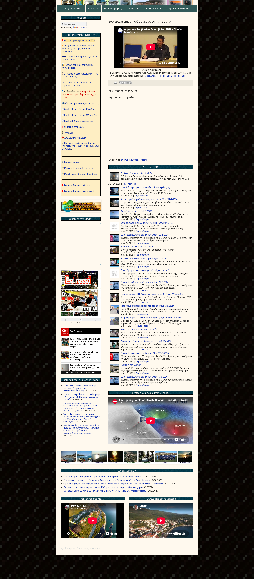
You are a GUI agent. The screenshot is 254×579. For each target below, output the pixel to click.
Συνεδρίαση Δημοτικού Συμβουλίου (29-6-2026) (145, 234)
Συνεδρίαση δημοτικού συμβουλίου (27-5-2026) (145, 282)
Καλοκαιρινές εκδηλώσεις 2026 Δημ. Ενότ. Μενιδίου (147, 222)
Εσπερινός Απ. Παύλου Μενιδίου (137, 246)
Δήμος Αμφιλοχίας (178, 8)
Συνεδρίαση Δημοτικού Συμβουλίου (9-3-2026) (144, 376)
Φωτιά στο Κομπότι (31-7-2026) (136, 211)
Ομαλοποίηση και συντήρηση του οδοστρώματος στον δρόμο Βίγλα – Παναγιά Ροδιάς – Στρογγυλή (113, 483)
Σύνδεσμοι (133, 8)
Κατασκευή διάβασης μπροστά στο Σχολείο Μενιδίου (147, 305)
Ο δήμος (93, 8)
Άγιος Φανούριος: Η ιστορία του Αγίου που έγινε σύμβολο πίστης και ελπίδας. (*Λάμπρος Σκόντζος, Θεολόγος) (82, 418)
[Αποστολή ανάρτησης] (115, 82)
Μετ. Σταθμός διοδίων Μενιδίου (80, 173)
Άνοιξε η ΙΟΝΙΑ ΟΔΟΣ (131, 364)
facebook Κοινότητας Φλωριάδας (81, 115)
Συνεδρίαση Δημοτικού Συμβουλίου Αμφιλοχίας (145, 187)
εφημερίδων (87, 323)
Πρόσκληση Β (165, 75)
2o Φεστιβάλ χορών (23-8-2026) (137, 173)
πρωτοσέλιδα (77, 323)
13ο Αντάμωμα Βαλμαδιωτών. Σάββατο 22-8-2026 (76, 84)
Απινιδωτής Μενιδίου (75, 137)
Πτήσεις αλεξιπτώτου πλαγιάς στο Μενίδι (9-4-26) (146, 341)
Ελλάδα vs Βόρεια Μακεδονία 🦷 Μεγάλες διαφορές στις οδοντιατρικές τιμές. (80, 388)
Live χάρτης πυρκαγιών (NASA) (79, 45)
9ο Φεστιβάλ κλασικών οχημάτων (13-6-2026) (143, 258)
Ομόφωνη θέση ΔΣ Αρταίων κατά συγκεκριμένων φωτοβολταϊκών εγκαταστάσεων (105, 490)
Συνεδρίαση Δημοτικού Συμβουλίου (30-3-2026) (145, 353)
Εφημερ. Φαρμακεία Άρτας (77, 185)
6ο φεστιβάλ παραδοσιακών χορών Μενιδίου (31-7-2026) (149, 199)
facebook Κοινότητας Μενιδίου (80, 109)
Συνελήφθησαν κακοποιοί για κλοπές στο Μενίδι (145, 270)
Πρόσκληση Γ (180, 75)
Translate (83, 27)
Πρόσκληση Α (150, 75)
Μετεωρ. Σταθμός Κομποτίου (78, 168)
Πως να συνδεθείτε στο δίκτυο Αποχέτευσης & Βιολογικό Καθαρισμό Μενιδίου (80, 145)
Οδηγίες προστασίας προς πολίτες (81, 103)
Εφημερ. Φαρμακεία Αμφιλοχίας (80, 191)
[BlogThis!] (122, 82)
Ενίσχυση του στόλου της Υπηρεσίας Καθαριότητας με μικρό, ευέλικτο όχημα (103, 487)
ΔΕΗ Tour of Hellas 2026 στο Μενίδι (139, 329)
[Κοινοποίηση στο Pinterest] (130, 82)
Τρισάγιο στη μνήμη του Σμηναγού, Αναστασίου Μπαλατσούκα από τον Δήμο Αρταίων (107, 480)
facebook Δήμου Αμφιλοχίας (78, 120)
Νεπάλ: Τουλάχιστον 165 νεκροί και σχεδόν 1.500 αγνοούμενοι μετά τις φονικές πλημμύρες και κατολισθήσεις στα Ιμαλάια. (82, 429)
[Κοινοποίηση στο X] (125, 82)
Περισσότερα (129, 183)
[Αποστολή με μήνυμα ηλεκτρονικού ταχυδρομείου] (120, 82)
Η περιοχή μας (113, 8)
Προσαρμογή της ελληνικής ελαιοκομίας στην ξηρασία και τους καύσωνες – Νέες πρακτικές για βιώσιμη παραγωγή (81, 407)
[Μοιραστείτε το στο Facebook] (127, 82)
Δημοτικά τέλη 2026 (74, 126)
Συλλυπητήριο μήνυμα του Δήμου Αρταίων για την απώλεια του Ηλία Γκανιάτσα (104, 476)
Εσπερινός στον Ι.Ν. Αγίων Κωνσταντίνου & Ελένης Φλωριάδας (152, 293)
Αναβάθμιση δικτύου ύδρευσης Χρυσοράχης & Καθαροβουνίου (152, 317)
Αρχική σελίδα (73, 8)
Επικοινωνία (153, 8)
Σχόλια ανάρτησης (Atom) (134, 159)
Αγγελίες (68, 132)
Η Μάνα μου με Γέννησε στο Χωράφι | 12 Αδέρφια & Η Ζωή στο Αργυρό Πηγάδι (82, 397)
